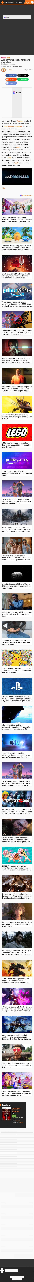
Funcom (20, 121)
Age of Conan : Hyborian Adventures (16, 1109)
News (8, 57)
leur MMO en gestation (13, 126)
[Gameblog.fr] (7, 2)
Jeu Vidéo (19, 2)
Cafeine (11, 70)
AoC (17, 147)
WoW (16, 163)
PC (13, 1113)
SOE (9, 158)
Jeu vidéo (4, 57)
